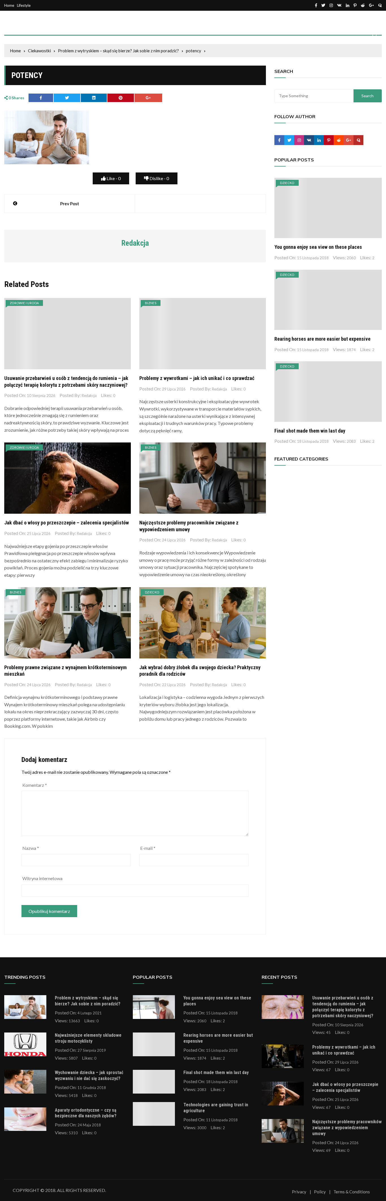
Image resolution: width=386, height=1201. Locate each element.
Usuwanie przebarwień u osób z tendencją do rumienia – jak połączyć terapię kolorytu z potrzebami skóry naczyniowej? (342, 1006)
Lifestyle (24, 5)
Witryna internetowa (42, 878)
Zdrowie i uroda (24, 303)
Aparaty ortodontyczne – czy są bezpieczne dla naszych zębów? (85, 1113)
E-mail (147, 848)
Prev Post (69, 203)
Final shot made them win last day (309, 431)
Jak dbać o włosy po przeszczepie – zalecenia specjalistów (66, 523)
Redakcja (89, 395)
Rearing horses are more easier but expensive (322, 339)
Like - (113, 178)
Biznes (150, 303)
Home (9, 5)
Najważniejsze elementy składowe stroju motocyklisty (88, 1038)
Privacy (299, 1192)
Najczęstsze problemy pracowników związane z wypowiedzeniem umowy (347, 1127)
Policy (320, 1192)
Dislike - (159, 178)
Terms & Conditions (351, 1192)
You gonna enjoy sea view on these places (318, 247)
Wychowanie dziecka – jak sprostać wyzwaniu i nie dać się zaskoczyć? (89, 1075)
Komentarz (34, 785)
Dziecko (152, 592)
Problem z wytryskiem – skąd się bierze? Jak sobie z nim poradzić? (87, 1000)
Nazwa (30, 848)
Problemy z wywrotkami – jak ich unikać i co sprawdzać (196, 378)
